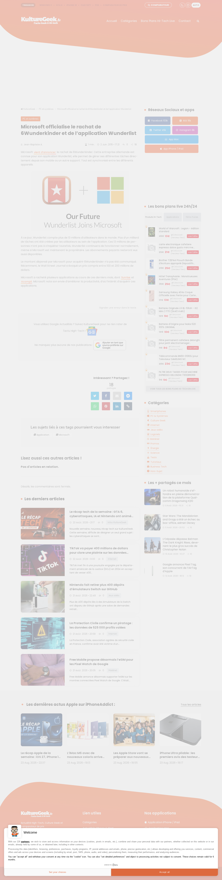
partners (25, 841)
